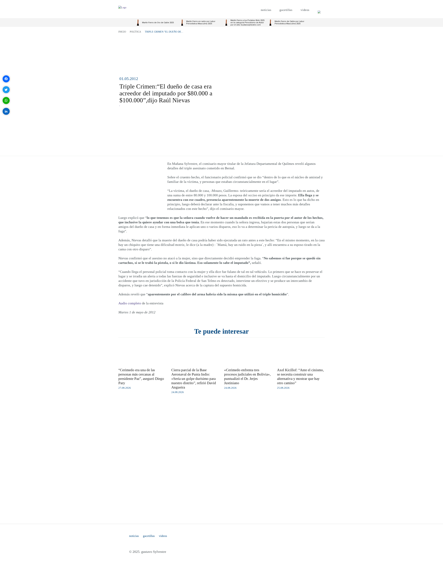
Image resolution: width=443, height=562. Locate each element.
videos (163, 536)
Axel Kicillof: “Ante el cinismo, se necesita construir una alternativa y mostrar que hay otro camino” (300, 376)
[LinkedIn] (6, 111)
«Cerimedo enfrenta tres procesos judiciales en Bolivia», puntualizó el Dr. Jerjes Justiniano (247, 376)
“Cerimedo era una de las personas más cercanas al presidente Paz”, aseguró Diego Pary (141, 376)
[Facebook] (6, 78)
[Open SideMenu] (319, 10)
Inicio (122, 31)
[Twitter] (6, 89)
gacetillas (149, 536)
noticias (134, 536)
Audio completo (129, 303)
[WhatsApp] (6, 100)
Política (135, 31)
